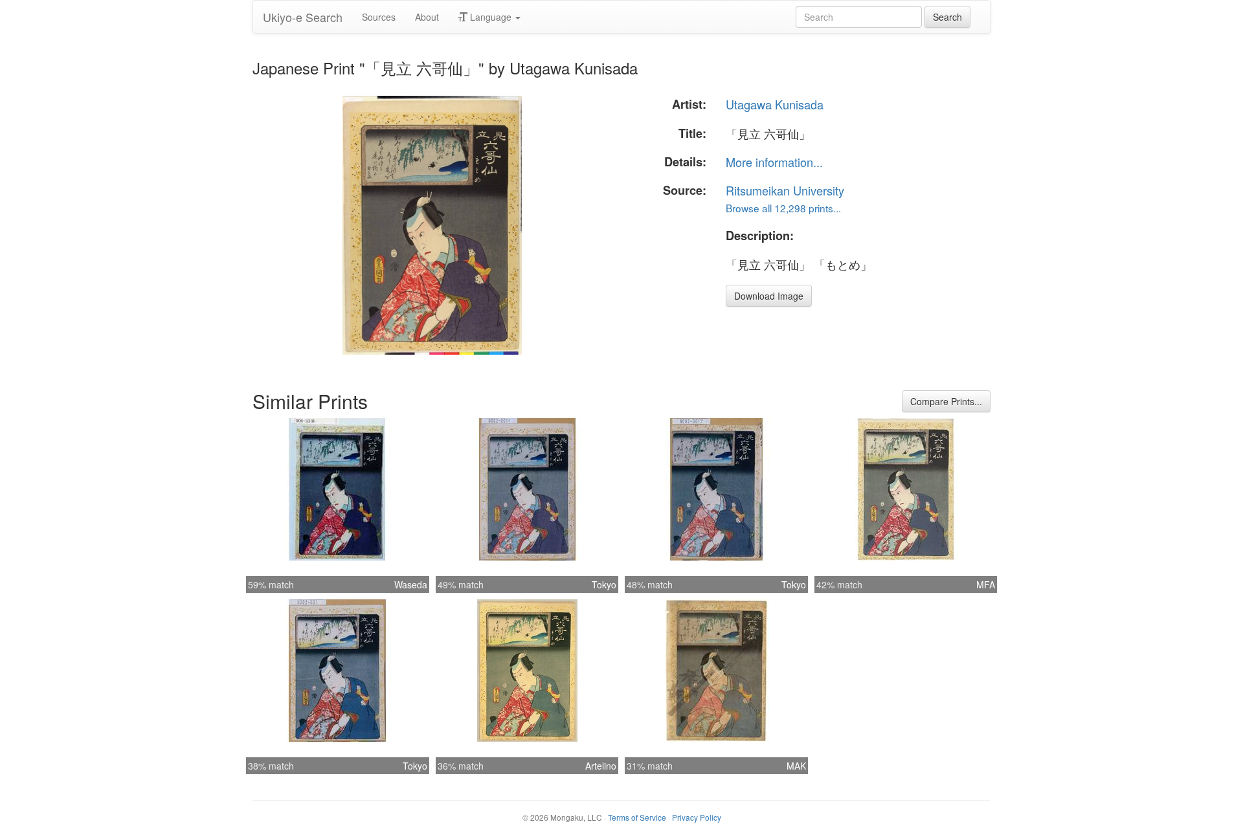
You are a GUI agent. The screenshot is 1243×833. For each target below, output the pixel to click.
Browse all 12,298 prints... (783, 208)
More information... (774, 161)
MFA (985, 584)
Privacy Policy (696, 817)
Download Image (768, 295)
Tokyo (604, 584)
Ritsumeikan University (785, 190)
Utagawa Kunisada (774, 104)
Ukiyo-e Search (302, 16)
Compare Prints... (946, 401)
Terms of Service (637, 817)
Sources (379, 16)
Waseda (410, 584)
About (427, 16)
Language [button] (490, 16)
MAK (796, 765)
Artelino (600, 765)
